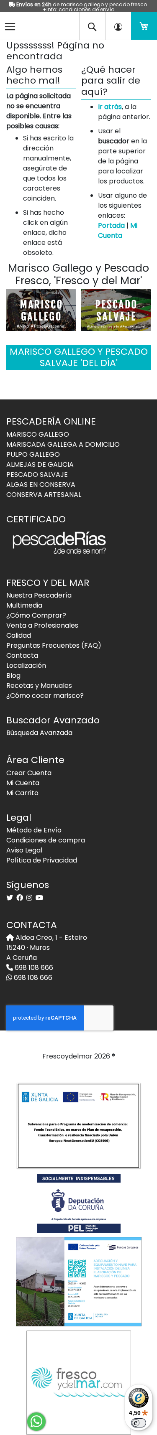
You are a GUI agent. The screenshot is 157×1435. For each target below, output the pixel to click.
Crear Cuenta (28, 773)
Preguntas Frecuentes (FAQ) (53, 645)
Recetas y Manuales (39, 685)
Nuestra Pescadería (39, 595)
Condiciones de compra (45, 840)
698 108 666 (33, 967)
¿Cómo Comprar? (36, 615)
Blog (13, 675)
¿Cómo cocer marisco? (45, 695)
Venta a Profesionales (42, 625)
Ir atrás (110, 107)
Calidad (18, 635)
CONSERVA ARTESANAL (43, 494)
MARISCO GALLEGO (37, 434)
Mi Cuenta (117, 230)
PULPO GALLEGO (33, 454)
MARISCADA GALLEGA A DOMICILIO (63, 444)
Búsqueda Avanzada (39, 733)
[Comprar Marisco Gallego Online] (41, 309)
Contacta (22, 655)
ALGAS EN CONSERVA (40, 484)
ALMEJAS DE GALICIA (40, 464)
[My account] (118, 26)
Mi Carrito (22, 793)
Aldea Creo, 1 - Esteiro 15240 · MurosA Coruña (46, 947)
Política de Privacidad (41, 860)
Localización (26, 665)
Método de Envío (34, 830)
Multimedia (24, 605)
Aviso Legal (24, 850)
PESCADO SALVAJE (37, 474)
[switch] (138, 1422)
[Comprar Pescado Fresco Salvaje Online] (116, 309)
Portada (111, 225)
